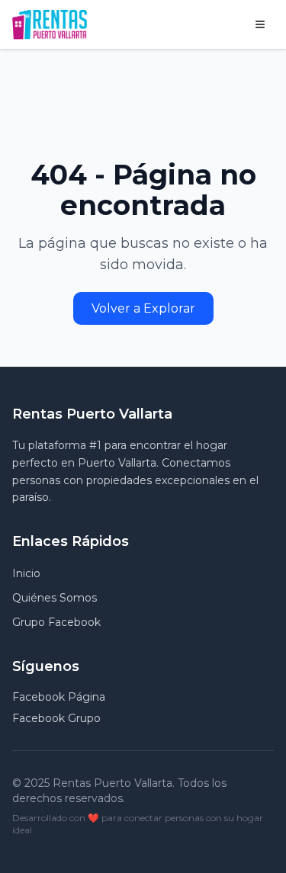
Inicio (26, 573)
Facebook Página (58, 697)
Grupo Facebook (56, 622)
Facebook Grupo (56, 718)
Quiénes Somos (54, 598)
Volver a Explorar (143, 308)
